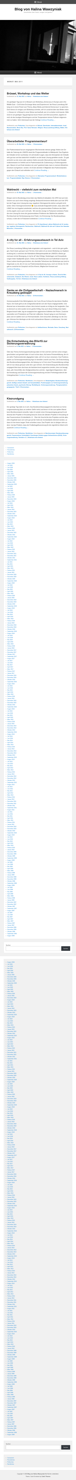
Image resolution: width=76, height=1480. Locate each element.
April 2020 (10, 591)
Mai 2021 (10, 564)
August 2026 (11, 463)
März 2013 (10, 770)
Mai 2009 (10, 866)
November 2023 (11, 511)
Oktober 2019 (11, 604)
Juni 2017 (10, 662)
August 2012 (11, 784)
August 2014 (11, 734)
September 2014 (12, 732)
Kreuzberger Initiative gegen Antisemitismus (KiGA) (46, 435)
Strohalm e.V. (22, 437)
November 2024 (11, 499)
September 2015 (12, 707)
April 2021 (10, 566)
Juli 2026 (9, 465)
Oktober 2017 (11, 654)
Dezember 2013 (11, 751)
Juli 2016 (9, 686)
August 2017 (11, 658)
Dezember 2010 (11, 826)
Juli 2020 (9, 585)
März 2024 (10, 507)
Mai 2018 (10, 639)
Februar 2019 (11, 620)
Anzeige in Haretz (51, 274)
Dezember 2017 (11, 650)
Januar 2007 (10, 925)
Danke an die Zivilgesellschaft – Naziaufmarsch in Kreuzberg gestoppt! (37, 291)
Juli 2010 (9, 837)
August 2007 (11, 910)
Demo (56, 327)
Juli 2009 (9, 862)
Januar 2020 (10, 597)
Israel (64, 125)
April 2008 (10, 894)
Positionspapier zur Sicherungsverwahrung (54, 383)
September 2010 (12, 833)
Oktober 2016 (11, 679)
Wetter (62, 127)
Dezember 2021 (11, 553)
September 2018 (12, 631)
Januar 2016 (10, 698)
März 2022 (10, 547)
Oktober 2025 (11, 482)
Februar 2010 (11, 847)
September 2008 (12, 883)
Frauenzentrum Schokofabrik (21, 435)
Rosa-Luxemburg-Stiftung (51, 127)
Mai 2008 (10, 891)
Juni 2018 (10, 637)
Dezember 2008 (11, 877)
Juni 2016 (10, 688)
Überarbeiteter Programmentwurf (27, 141)
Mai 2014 (10, 740)
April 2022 (10, 545)
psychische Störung (25, 385)
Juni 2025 (10, 488)
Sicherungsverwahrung (48, 385)
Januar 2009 (10, 875)
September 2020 (12, 581)
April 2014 (10, 742)
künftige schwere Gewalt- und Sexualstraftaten (26, 383)
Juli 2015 (9, 711)
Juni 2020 (10, 587)
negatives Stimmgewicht (17, 226)
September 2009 (12, 858)
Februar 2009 (11, 872)
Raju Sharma (26, 178)
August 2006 (11, 935)
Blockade (51, 327)
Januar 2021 (10, 572)
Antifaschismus (42, 327)
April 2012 (10, 793)
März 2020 (10, 593)
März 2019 (10, 618)
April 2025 (10, 490)
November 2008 (11, 879)
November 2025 (11, 480)
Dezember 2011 (11, 801)
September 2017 (12, 656)
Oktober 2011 (11, 805)
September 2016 (12, 681)
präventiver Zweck (12, 385)
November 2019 (11, 602)
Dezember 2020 (11, 574)
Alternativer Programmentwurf (47, 176)
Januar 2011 (10, 824)
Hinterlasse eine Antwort (40, 96)
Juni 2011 (10, 814)
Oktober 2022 (11, 534)
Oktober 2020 (11, 579)
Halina (29, 96)
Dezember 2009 (11, 852)
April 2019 (10, 616)
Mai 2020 (10, 589)
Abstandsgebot (50, 380)
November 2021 (11, 555)
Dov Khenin (25, 276)
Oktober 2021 (11, 558)
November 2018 (11, 627)
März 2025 (10, 492)
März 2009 (10, 870)
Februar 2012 (11, 797)
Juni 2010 (10, 839)
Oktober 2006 (11, 931)
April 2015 (10, 717)
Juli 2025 (9, 486)
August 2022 (11, 539)
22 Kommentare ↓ (38, 295)
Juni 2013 (10, 763)
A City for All (41, 274)
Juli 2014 (9, 736)
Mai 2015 (10, 715)
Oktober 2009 (11, 856)
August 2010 (11, 835)
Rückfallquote (36, 385)
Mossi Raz (20, 127)
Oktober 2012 (11, 780)
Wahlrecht (37, 226)
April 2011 (10, 818)
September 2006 (12, 933)
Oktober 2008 (11, 881)
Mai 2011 (9, 816)
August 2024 (11, 501)
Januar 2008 (10, 900)
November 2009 (11, 854)
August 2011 (10, 810)
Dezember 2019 (11, 600)
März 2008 (10, 896)
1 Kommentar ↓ (37, 192)
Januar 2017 (10, 673)
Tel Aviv (18, 279)
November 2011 (11, 803)
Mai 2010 (10, 841)
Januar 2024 (10, 509)
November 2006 (11, 929)
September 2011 (12, 807)
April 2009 (10, 868)
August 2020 (11, 583)
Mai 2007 (10, 917)
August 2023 (11, 518)
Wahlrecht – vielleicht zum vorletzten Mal (31, 189)
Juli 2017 (9, 660)
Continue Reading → (48, 120)
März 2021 (10, 568)
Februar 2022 (11, 549)
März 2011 (10, 820)
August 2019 (11, 608)
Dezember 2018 (11, 625)
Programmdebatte (15, 178)
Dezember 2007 (11, 902)
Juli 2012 (9, 786)
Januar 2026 (10, 476)
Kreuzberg (62, 327)
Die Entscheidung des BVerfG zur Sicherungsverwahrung (27, 342)
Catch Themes (46, 1476)
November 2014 (11, 728)
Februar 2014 (11, 746)
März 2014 (10, 744)
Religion (40, 127)
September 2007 (12, 908)
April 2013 (10, 768)
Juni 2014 (10, 738)
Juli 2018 (9, 635)
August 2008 (11, 885)
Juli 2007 (9, 912)
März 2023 (10, 526)
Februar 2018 (11, 646)
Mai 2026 (10, 469)
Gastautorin (10, 447)
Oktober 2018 (11, 629)
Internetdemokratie (56, 125)
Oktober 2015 (11, 704)
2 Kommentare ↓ (37, 346)
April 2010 (10, 843)
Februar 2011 (11, 822)
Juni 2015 (10, 713)
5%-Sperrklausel (43, 224)
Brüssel (40, 125)
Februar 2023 (11, 528)
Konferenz (46, 276)
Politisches (21, 125)
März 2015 (10, 719)
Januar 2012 (10, 799)
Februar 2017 (11, 671)
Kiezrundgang (15, 398)
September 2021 (12, 560)
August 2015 (11, 709)
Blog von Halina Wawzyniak (38, 9)
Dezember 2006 (11, 927)
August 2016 (11, 684)
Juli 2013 (9, 761)
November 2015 (11, 702)
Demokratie (46, 125)
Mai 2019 (10, 614)
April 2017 (10, 667)
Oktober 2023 (11, 513)
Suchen (8, 945)
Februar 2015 (11, 721)
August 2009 (11, 860)
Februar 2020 (11, 595)
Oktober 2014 (11, 730)
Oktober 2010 (11, 830)
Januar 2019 (10, 623)
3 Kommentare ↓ (38, 144)
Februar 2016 (11, 696)
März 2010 (10, 845)
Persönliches (11, 450)
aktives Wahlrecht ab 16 (55, 224)
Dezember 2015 (11, 700)
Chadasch (18, 276)
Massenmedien (11, 127)
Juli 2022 (9, 541)
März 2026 (10, 474)
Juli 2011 (9, 812)
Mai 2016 (10, 690)
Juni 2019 (10, 612)
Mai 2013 (10, 765)
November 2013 (11, 753)
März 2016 (10, 694)
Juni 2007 (10, 914)
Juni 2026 (10, 467)
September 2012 (12, 782)
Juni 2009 (10, 864)
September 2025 (12, 484)
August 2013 (11, 759)
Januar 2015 (10, 723)
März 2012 (10, 795)
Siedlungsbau (11, 279)
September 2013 (12, 757)
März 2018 (10, 644)
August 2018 (11, 633)
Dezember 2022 (11, 532)
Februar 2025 (11, 495)
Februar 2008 (11, 898)
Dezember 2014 (11, 726)
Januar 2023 (10, 530)
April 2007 (10, 919)
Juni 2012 (10, 788)
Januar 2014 (10, 749)
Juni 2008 (10, 889)
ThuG (17, 387)
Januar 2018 (10, 648)
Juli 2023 (9, 520)
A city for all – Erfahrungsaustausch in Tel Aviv (35, 240)
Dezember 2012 (11, 776)
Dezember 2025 (11, 478)
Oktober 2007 (11, 906)
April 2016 (10, 692)
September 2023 (12, 516)
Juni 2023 (10, 522)
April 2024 (10, 505)
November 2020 (11, 576)
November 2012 (11, 778)
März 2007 (10, 921)
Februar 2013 (11, 772)
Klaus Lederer (38, 276)
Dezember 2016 (11, 675)
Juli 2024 (9, 503)
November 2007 (11, 904)
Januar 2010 (10, 849)
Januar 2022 (10, 551)
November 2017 (11, 652)
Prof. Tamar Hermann (30, 127)
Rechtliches (29, 380)
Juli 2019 (9, 610)
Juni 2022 (10, 543)
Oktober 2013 (11, 755)
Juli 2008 (9, 887)
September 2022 (12, 537)
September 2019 (12, 606)
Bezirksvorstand (50, 433)
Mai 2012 (10, 791)
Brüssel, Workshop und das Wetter (28, 93)
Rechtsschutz (29, 226)
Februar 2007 (11, 923)
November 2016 (11, 677)
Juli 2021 (9, 562)
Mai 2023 (10, 524)
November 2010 (11, 828)
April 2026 (10, 471)
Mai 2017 (10, 665)
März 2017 (10, 669)
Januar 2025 (10, 497)
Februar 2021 (11, 570)
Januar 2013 (10, 774)
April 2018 (10, 642)
